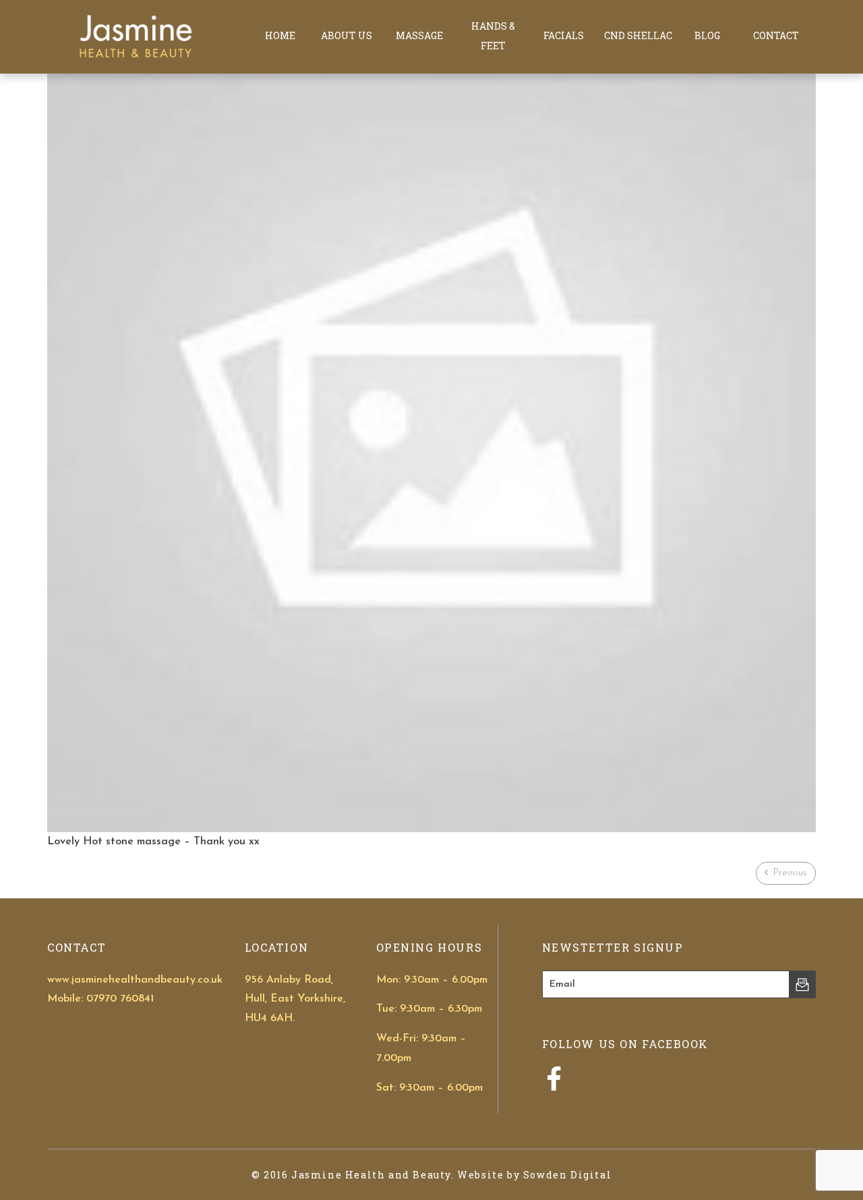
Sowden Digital (567, 1174)
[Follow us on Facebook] (554, 1086)
